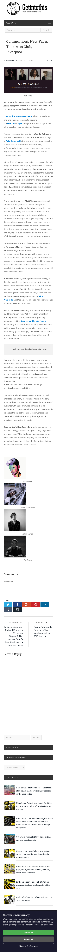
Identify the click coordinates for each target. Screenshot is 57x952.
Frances (11, 123)
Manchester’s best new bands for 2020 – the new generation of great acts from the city (34, 806)
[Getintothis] (28, 8)
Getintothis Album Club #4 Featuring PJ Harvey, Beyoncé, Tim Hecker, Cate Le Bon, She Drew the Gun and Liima (13, 636)
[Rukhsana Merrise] (15, 504)
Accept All (28, 932)
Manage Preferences (28, 946)
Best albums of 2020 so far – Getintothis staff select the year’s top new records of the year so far (34, 790)
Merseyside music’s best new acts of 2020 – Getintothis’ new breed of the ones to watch (33, 854)
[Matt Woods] (15, 478)
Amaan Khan (11, 60)
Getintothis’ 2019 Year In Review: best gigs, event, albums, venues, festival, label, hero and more (33, 869)
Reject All (28, 939)
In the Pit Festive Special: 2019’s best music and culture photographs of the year (33, 885)
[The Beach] (15, 556)
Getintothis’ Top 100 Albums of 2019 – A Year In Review (34, 899)
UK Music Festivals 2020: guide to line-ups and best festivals (33, 838)
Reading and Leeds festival (34, 321)
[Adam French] (15, 530)
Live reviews (48, 60)
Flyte (20, 123)
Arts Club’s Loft (13, 141)
